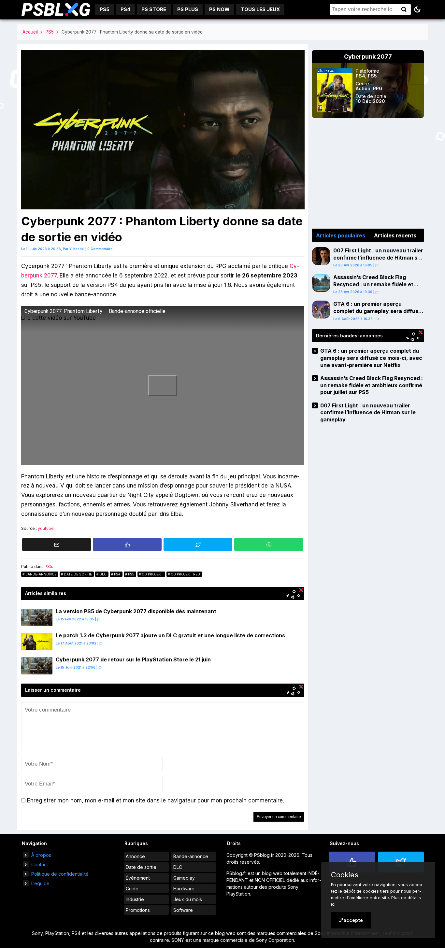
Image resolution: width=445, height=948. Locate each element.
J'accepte (351, 920)
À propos (41, 855)
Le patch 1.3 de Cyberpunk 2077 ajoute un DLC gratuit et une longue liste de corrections (170, 635)
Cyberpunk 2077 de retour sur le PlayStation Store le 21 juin (133, 659)
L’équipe (40, 883)
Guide (132, 888)
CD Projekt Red (185, 574)
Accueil (30, 32)
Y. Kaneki (76, 249)
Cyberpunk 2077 (368, 56)
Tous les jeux (260, 9)
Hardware (183, 888)
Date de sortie (78, 574)
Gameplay (184, 878)
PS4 (125, 9)
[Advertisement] (368, 173)
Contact (39, 864)
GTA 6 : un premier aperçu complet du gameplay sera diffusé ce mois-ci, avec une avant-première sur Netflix (377, 314)
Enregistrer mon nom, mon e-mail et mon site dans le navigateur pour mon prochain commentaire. (155, 800)
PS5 (104, 9)
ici (333, 904)
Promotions (138, 910)
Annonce (135, 856)
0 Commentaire (99, 249)
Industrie (135, 899)
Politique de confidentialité (60, 874)
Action (363, 88)
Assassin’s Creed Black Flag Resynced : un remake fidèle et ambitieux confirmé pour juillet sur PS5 (377, 288)
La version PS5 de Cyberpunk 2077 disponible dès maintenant (136, 611)
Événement (138, 878)
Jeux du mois (187, 899)
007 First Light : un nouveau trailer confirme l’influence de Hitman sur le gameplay (378, 257)
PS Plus (187, 9)
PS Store (153, 9)
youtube (46, 528)
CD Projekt (152, 574)
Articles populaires (340, 235)
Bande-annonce (40, 574)
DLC (103, 574)
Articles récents (395, 235)
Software (183, 910)
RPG (377, 88)
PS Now (219, 9)
